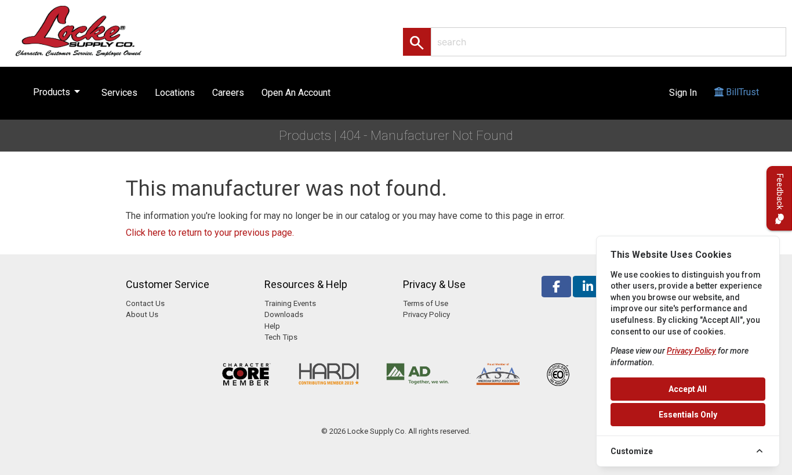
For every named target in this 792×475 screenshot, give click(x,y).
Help (272, 326)
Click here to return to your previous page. (210, 232)
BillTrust (741, 92)
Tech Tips (280, 337)
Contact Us (145, 303)
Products (58, 91)
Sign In (683, 92)
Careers (228, 92)
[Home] (91, 30)
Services (119, 92)
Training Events (290, 303)
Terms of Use (425, 303)
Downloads (283, 314)
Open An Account (295, 92)
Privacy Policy (426, 314)
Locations (175, 92)
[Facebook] (556, 286)
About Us (142, 314)
